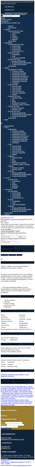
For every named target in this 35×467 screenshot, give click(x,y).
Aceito (17, 231)
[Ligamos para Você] (7, 217)
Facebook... (4, 415)
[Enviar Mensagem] (19, 242)
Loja (13, 99)
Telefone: (3, 424)
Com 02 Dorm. (16, 47)
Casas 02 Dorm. (16, 88)
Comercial (15, 37)
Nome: (3, 423)
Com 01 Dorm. (16, 46)
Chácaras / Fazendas (18, 108)
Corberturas (15, 83)
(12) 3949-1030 (9, 6)
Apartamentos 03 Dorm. (19, 74)
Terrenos (10, 106)
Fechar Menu (12, 41)
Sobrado (14, 36)
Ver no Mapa (4, 458)
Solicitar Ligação (5, 428)
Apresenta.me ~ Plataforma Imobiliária (12, 462)
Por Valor (11, 111)
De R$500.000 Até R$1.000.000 (21, 63)
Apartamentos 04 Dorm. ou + (20, 76)
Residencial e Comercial (19, 103)
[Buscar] (1, 16)
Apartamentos (16, 32)
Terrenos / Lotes (16, 109)
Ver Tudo (20, 31)
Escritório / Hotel (17, 98)
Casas (13, 34)
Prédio (14, 101)
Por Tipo (10, 52)
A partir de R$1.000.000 (19, 64)
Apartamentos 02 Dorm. (19, 73)
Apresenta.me (5, 460)
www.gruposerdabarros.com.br (22, 465)
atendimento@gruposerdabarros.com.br (16, 13)
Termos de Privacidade (7, 231)
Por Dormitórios (13, 44)
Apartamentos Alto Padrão (20, 78)
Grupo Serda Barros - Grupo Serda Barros (13, 14)
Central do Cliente (6, 437)
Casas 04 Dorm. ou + (18, 91)
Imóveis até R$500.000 (19, 61)
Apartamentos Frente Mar (19, 81)
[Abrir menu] (1, 123)
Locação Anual (12, 31)
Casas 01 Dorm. (16, 86)
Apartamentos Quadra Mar (20, 79)
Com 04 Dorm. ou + (18, 51)
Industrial (14, 39)
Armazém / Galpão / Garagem (21, 104)
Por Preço (11, 59)
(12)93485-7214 (9, 9)
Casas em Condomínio (18, 58)
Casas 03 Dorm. (16, 89)
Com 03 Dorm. (16, 49)
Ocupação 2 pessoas (18, 71)
